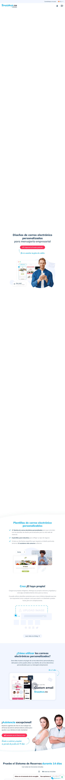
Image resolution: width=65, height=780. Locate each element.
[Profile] (57, 5)
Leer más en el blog (31, 636)
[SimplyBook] (9, 6)
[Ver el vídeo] (34, 685)
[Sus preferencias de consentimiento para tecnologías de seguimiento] (62, 777)
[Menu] (62, 6)
